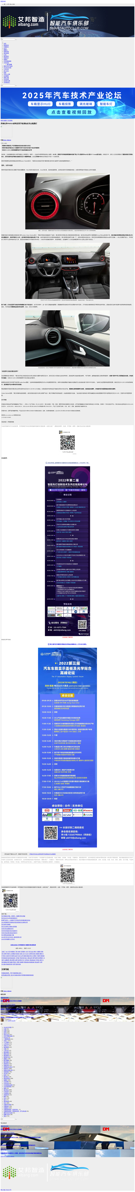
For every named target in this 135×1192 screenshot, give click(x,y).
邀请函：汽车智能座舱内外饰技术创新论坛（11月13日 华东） (18, 1017)
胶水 (4, 956)
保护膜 (20, 960)
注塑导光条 (32, 953)
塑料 (18, 962)
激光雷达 (6, 56)
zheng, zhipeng (7, 140)
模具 (8, 953)
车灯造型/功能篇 (5, 924)
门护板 (17, 958)
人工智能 (6, 1042)
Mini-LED (6, 1034)
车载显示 (6, 47)
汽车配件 (22, 951)
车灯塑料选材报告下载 (7, 935)
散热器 (5, 958)
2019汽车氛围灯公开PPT (8, 939)
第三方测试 (33, 956)
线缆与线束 (27, 956)
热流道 (17, 953)
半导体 (37, 960)
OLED (27, 953)
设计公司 (20, 956)
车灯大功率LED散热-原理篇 (9, 926)
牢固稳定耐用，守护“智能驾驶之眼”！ (11, 973)
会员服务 (6, 76)
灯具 (9, 951)
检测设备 (31, 962)
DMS (5, 1031)
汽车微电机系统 (8, 1085)
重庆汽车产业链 (8, 66)
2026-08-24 (4, 1132)
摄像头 (6, 50)
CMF (5, 1029)
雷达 (5, 1116)
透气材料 (35, 958)
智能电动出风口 (10, 1014)
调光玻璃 (6, 53)
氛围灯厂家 (14, 951)
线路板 (5, 962)
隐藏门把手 (7, 1114)
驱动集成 (32, 960)
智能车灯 (6, 58)
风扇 (8, 958)
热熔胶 (22, 962)
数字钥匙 (6, 1062)
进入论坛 (6, 71)
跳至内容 (3, 1)
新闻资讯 (6, 45)
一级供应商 (7, 1039)
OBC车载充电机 (8, 1036)
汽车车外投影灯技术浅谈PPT (9, 930)
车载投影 (6, 1106)
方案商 (38, 951)
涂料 (40, 960)
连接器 (37, 953)
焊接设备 (26, 962)
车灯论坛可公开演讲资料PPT (9, 918)
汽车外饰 (6, 62)
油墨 (16, 960)
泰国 (5, 1088)
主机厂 (3, 951)
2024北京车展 (7, 67)
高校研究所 (9, 964)
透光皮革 (30, 958)
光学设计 (27, 960)
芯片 (23, 960)
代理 (14, 964)
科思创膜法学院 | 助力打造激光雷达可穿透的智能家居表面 (17, 975)
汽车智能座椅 (7, 61)
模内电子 (35, 1014)
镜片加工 (24, 958)
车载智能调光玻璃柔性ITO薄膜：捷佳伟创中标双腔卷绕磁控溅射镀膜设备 (21, 1153)
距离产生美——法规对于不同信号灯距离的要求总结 (15, 920)
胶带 (8, 962)
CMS (5, 54)
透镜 (40, 953)
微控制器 (6, 1055)
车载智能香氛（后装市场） (11, 1109)
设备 (4, 964)
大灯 (27, 951)
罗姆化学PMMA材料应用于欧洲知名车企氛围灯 (43, 854)
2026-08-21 (4, 1148)
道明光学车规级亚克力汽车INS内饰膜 (11, 1001)
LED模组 (12, 953)
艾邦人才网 (7, 74)
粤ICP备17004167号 (6, 1190)
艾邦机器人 (7, 82)
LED (23, 953)
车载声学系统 (7, 1104)
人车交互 (6, 69)
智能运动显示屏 (19, 1014)
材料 (2, 120)
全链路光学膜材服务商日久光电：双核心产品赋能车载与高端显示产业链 (21, 1137)
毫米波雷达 (7, 1078)
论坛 (11, 1006)
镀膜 (11, 962)
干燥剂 (38, 956)
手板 (20, 958)
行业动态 (6, 1091)
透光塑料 (12, 960)
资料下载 (6, 77)
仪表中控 (8, 956)
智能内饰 (6, 51)
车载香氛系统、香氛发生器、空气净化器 (15, 1111)
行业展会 (6, 1093)
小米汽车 (6, 1050)
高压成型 (36, 962)
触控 (5, 1096)
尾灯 (35, 951)
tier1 (7, 951)
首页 (5, 43)
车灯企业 (31, 951)
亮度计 (15, 962)
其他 (19, 964)
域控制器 (6, 1047)
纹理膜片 (40, 958)
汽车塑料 (10, 120)
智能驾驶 (26, 1014)
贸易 (16, 964)
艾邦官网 (6, 79)
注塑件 (5, 953)
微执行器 (6, 1053)
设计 (5, 1099)
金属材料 (6, 960)
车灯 (14, 1006)
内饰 (19, 951)
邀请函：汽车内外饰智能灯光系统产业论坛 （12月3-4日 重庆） (18, 1009)
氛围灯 (6, 59)
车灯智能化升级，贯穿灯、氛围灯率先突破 (13, 916)
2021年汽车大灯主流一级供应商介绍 (11, 937)
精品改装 (12, 958)
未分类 (6, 1073)
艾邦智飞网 (7, 80)
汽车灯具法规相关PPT (7, 928)
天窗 (5, 1049)
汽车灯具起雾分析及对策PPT (9, 933)
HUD (5, 48)
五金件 (16, 956)
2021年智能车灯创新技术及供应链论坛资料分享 (14, 922)
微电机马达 (7, 1057)
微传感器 (6, 1052)
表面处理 (6, 1094)
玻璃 (12, 956)
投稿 (5, 72)
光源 (20, 953)
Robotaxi (6, 1037)
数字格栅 (9, 64)
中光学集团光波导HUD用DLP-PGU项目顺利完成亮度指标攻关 (18, 1145)
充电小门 (6, 1045)
